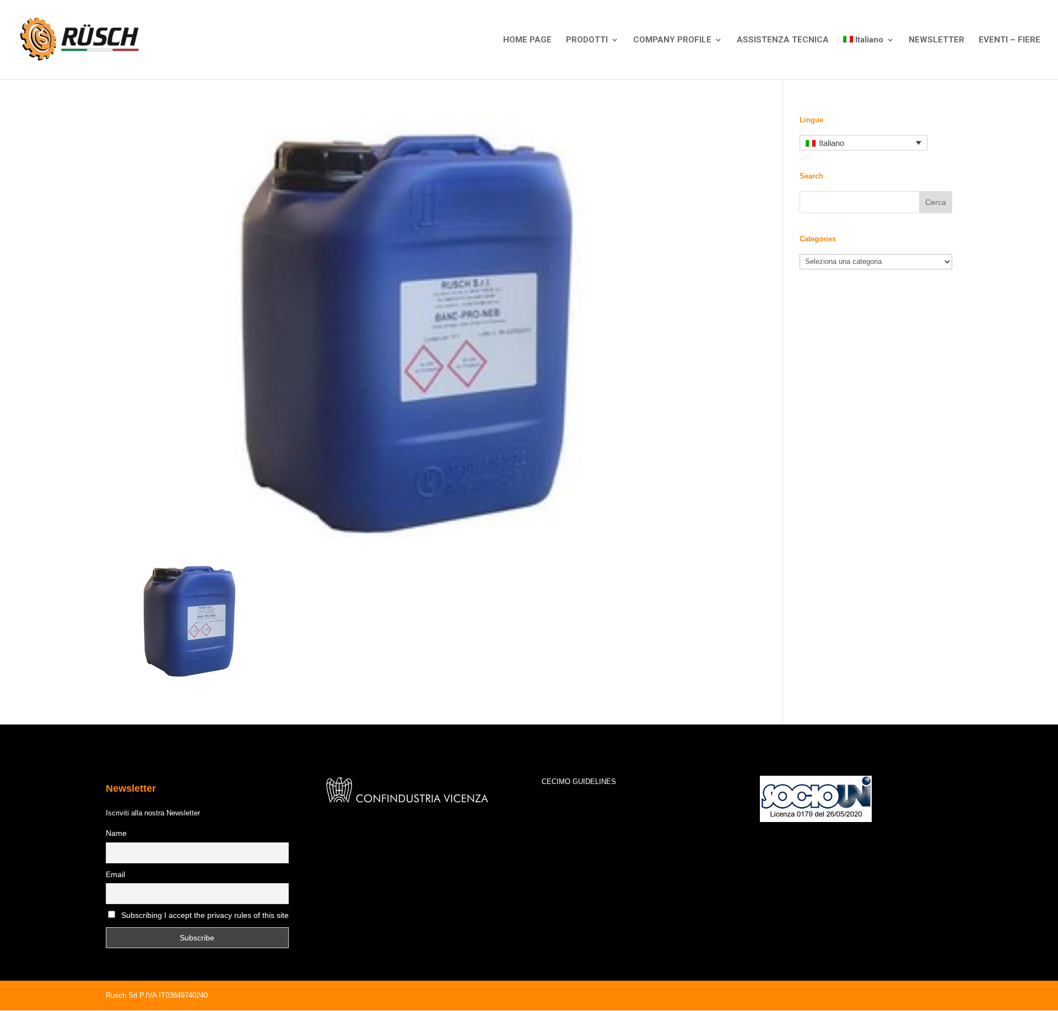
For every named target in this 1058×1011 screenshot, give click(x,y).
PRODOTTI (587, 40)
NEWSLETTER (936, 40)
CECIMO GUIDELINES (579, 781)
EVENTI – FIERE (1009, 40)
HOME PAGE (527, 40)
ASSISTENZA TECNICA (783, 40)
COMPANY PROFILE (672, 40)
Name (116, 833)
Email (115, 874)
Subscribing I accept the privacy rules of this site (205, 915)
